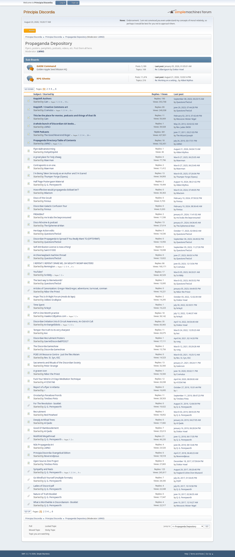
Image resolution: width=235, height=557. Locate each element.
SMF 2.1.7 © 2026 (29, 554)
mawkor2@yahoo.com (55, 316)
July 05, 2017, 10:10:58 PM (185, 486)
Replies (155, 94)
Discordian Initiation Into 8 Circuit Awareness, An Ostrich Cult (63, 321)
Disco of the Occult (42, 197)
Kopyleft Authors (42, 98)
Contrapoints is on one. (44, 165)
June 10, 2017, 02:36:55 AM (186, 494)
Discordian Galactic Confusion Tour (50, 206)
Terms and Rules (197, 554)
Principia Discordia (39, 12)
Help (186, 554)
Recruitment (39, 411)
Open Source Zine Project (46, 461)
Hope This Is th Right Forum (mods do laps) (54, 296)
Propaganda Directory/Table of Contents (54, 140)
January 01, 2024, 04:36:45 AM (187, 222)
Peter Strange (51, 365)
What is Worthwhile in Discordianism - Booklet (55, 502)
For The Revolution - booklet (47, 403)
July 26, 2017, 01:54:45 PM (185, 478)
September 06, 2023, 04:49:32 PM (189, 239)
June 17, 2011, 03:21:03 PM (186, 132)
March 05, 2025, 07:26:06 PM (187, 173)
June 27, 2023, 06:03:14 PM (186, 255)
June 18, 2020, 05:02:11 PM (186, 371)
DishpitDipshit (51, 152)
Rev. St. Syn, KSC (52, 357)
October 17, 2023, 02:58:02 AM (187, 230)
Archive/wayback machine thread (49, 255)
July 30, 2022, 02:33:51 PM (185, 305)
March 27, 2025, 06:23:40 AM (187, 165)
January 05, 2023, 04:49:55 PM (187, 288)
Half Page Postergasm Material (48, 181)
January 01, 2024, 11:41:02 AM (187, 214)
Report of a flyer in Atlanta (46, 387)
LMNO (101, 37)
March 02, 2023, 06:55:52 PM (187, 280)
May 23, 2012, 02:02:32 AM (186, 124)
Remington (49, 266)
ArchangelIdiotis (52, 324)
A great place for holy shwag (47, 157)
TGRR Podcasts (41, 131)
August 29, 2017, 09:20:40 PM (187, 469)
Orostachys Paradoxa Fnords (47, 395)
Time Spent (38, 304)
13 (66, 102)
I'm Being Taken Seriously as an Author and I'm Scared (59, 173)
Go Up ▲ (209, 554)
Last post (179, 94)
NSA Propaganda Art (43, 444)
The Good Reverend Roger (57, 135)
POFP (178, 481)
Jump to (167, 526)
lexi (45, 333)
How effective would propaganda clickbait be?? (56, 189)
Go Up (27, 511)
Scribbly (48, 275)
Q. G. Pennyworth (53, 184)
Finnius (47, 201)
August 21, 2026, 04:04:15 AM (187, 149)
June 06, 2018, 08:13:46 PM (186, 445)
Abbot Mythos (187, 80)
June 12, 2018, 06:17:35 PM (186, 436)
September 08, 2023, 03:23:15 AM (189, 99)
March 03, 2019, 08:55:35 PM (187, 412)
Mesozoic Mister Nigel (186, 119)
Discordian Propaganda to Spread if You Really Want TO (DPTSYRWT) (66, 238)
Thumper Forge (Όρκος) (56, 176)
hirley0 (47, 308)
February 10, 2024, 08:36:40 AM (188, 206)
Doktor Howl (178, 69)
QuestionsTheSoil (184, 102)
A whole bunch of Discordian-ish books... (54, 123)
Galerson (180, 366)
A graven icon (40, 370)
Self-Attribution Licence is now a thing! (52, 246)
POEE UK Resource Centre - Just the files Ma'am (56, 354)
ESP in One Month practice (46, 313)
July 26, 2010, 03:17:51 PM (185, 140)
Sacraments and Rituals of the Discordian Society (57, 362)
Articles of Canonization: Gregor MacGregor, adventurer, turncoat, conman (70, 288)
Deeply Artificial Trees (44, 419)
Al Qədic (48, 423)
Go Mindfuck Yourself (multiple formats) (53, 477)
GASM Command (46, 66)
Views (164, 94)
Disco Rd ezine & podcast (45, 222)
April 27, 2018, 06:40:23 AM (186, 453)
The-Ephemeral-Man (54, 225)
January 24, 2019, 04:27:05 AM (187, 420)
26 (88, 135)
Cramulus (48, 110)
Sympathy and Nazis (43, 469)
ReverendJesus (51, 456)
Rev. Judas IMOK (183, 127)
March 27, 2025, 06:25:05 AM (187, 157)
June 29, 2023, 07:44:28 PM (186, 107)
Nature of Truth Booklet (45, 494)
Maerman (49, 160)
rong (178, 341)
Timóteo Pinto (51, 398)
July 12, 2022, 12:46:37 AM (185, 313)
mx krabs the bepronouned (57, 217)
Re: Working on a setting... (166, 80)
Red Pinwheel (50, 414)
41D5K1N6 (49, 382)
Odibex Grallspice (52, 299)
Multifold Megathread (44, 436)
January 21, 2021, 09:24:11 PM (187, 363)
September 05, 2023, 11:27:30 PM (189, 247)
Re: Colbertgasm (162, 69)
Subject (37, 94)
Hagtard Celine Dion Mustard (189, 472)
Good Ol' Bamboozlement (46, 428)
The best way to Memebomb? (47, 280)
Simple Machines (43, 554)
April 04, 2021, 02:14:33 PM (186, 338)
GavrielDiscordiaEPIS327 (56, 341)
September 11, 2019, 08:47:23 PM (189, 395)
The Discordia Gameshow (45, 346)
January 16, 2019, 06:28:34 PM (187, 428)
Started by (48, 94)
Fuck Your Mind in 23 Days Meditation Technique (57, 379)
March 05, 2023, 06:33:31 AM (187, 272)
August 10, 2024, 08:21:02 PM (187, 181)
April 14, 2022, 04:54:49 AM (186, 321)
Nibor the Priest (52, 291)
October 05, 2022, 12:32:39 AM (187, 296)
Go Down (29, 89)
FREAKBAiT (38, 214)
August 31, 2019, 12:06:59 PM (187, 403)
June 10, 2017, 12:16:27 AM (186, 502)
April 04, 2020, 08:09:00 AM (186, 379)
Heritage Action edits (43, 230)
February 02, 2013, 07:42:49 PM (188, 115)
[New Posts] (30, 67)
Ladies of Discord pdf (43, 485)
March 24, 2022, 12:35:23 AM (187, 330)
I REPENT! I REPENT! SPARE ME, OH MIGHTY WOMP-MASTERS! (63, 263)
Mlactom (48, 192)
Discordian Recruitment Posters (49, 338)
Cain (46, 101)
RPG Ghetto (43, 78)
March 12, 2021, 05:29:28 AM (187, 346)
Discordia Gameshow (54, 349)
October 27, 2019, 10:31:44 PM (187, 387)
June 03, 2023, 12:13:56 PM (186, 263)
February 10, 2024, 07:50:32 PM (188, 198)
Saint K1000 (50, 250)
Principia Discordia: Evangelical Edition (51, 452)
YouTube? (38, 271)
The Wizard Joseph (184, 135)
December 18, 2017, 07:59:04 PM (188, 461)
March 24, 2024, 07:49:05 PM (187, 190)
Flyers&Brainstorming (44, 148)
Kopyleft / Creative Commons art (50, 107)
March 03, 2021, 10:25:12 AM (187, 354)
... (54, 88)
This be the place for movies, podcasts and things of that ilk (64, 115)
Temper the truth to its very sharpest (51, 329)
